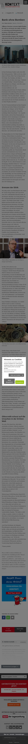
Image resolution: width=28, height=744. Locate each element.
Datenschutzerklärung (9, 371)
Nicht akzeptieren (9, 381)
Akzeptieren (19, 382)
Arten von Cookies (15, 375)
